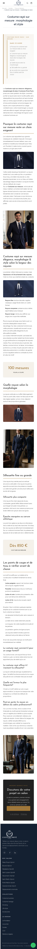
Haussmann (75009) (8, 876)
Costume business (8, 898)
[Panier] (31, 3)
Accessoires (6, 912)
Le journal (5, 924)
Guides (4, 927)
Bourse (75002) (7, 865)
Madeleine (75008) (8, 869)
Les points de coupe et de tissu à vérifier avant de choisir (19, 72)
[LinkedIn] (15, 853)
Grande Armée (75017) (9, 886)
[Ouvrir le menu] (4, 3)
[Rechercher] (27, 3)
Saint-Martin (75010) (8, 879)
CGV (3, 931)
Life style (5, 908)
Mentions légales (7, 934)
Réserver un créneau (18, 808)
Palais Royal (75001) (8, 862)
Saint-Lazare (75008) (8, 872)
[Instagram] (4, 853)
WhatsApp (24, 814)
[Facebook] (10, 853)
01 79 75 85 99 (14, 814)
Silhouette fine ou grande (19, 67)
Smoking (5, 905)
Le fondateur (6, 920)
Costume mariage (7, 901)
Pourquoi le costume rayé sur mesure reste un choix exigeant (18, 49)
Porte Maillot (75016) (8, 882)
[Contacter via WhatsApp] (33, 945)
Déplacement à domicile (9, 889)
